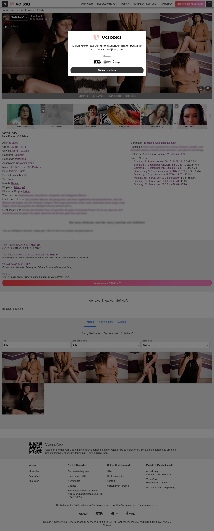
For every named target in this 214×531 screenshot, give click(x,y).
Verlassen (107, 56)
